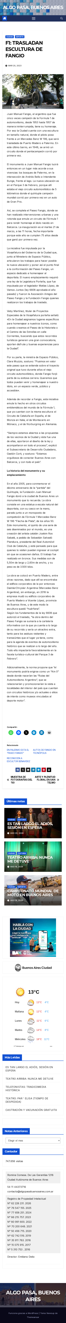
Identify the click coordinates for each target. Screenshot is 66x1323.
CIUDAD (9, 37)
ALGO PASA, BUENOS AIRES (33, 7)
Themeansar (33, 1317)
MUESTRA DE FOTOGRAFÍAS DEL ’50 (21, 780)
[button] (61, 18)
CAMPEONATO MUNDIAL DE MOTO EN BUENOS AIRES (33, 893)
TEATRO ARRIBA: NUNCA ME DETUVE (29, 859)
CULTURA (22, 820)
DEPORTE (19, 37)
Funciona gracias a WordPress (24, 1313)
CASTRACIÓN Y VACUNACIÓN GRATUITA (31, 1109)
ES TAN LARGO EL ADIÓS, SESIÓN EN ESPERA (30, 825)
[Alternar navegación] (33, 18)
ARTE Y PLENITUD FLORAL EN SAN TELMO (45, 780)
